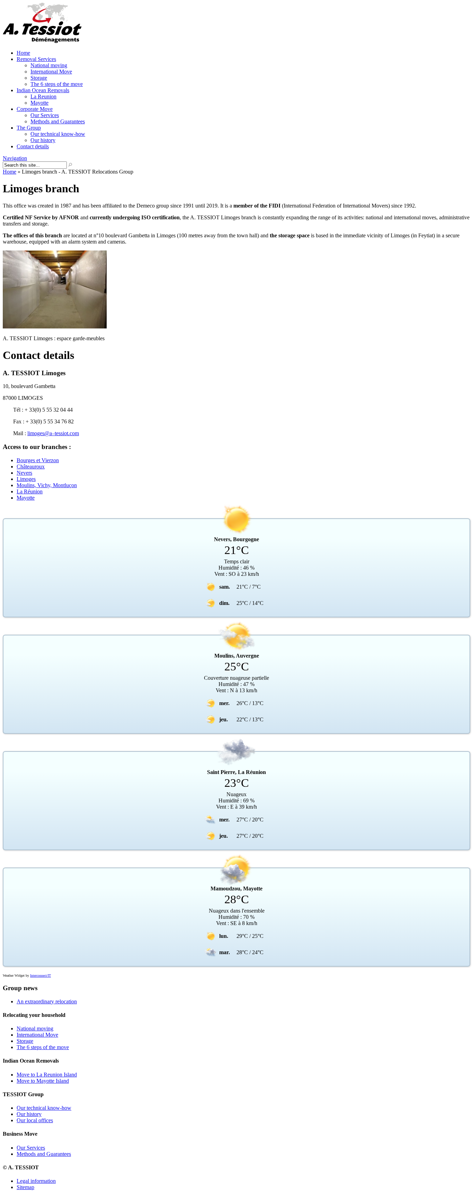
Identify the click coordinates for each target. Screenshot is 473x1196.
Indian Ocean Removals (43, 90)
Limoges (26, 479)
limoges (35, 433)
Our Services (44, 115)
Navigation (15, 158)
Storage (38, 78)
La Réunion (30, 491)
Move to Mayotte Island (43, 1081)
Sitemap (25, 1187)
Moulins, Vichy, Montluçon (47, 485)
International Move (51, 71)
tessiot (61, 433)
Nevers (24, 473)
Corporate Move (35, 109)
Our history (42, 140)
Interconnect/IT (40, 975)
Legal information (36, 1181)
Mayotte (39, 103)
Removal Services (36, 59)
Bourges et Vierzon (38, 460)
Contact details (33, 146)
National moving (48, 65)
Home (23, 53)
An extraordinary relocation (47, 1001)
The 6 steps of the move (56, 84)
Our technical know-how (57, 134)
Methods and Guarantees (57, 121)
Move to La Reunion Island (47, 1075)
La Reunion (43, 96)
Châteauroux (31, 466)
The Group (29, 128)
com (74, 433)
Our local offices (35, 1120)
